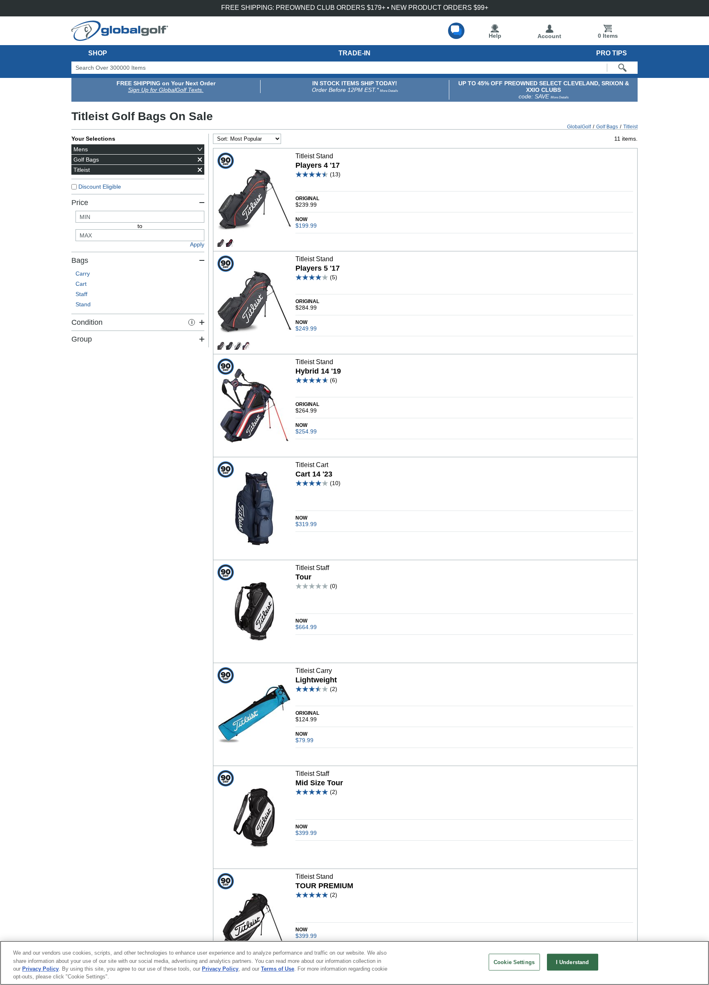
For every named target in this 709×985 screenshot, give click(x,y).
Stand (83, 304)
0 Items (608, 35)
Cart (81, 283)
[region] (354, 963)
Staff (81, 294)
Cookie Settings (514, 962)
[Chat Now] (456, 31)
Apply (197, 244)
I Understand (572, 962)
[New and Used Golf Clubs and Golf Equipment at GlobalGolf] (119, 37)
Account (549, 36)
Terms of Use (277, 969)
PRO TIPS (611, 53)
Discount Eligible (99, 186)
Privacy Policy (40, 969)
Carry (82, 273)
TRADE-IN (354, 53)
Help (495, 35)
